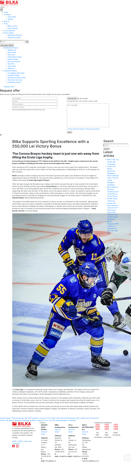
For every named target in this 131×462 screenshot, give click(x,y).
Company (7, 14)
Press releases (13, 28)
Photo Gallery (9, 33)
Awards (10, 19)
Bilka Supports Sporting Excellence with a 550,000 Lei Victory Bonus (113, 191)
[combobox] (4, 7)
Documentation (9, 31)
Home (6, 12)
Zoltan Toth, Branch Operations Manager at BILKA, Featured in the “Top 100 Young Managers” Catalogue (113, 175)
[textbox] (4, 7)
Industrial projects (14, 37)
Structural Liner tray (15, 80)
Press (6, 24)
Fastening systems (14, 82)
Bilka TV (7, 21)
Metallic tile (12, 50)
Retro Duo (11, 55)
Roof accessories (14, 61)
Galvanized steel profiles (17, 78)
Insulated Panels (13, 75)
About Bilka (12, 17)
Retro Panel (12, 52)
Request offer (9, 87)
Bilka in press (12, 26)
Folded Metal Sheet (15, 57)
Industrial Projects (10, 71)
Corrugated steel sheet (16, 73)
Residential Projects (15, 35)
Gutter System (13, 59)
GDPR (20, 441)
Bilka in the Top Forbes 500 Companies (112, 162)
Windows (11, 68)
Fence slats (12, 66)
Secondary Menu (7, 45)
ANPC (14, 441)
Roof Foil (11, 64)
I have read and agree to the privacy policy (83, 129)
